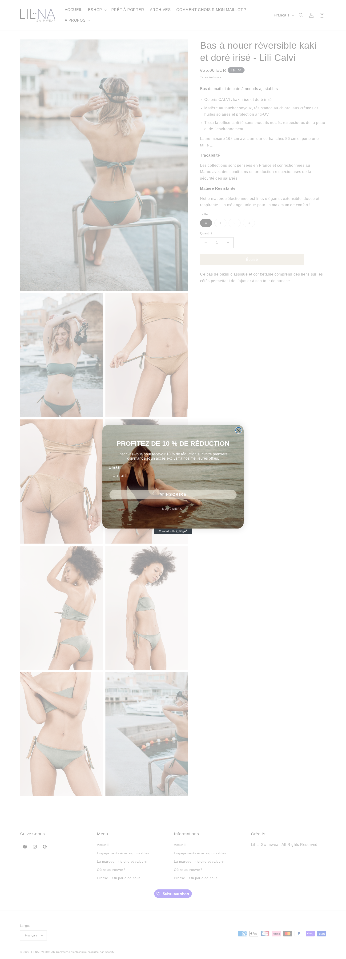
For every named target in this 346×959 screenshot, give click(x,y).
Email (115, 467)
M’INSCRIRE (173, 495)
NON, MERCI (173, 508)
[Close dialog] (238, 430)
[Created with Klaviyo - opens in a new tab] (173, 531)
